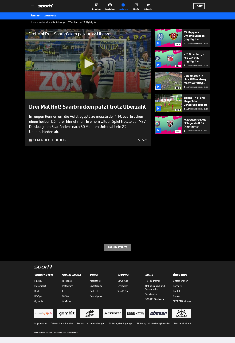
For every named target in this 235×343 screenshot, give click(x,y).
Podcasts (94, 291)
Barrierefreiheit (182, 323)
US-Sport (39, 296)
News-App (123, 280)
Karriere (177, 285)
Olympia (38, 301)
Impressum (40, 323)
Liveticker (123, 285)
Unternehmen (180, 280)
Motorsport (40, 285)
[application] (88, 64)
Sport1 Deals (124, 291)
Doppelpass (96, 296)
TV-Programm (153, 280)
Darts (37, 291)
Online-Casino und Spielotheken (155, 287)
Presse (176, 296)
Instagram (67, 285)
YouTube (66, 301)
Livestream (96, 285)
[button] (88, 64)
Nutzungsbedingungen (121, 323)
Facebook (67, 280)
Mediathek (95, 280)
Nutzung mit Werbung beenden (153, 323)
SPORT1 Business (182, 301)
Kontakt (177, 291)
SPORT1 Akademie (154, 299)
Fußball (38, 280)
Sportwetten (151, 294)
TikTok (65, 296)
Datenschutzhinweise (62, 323)
